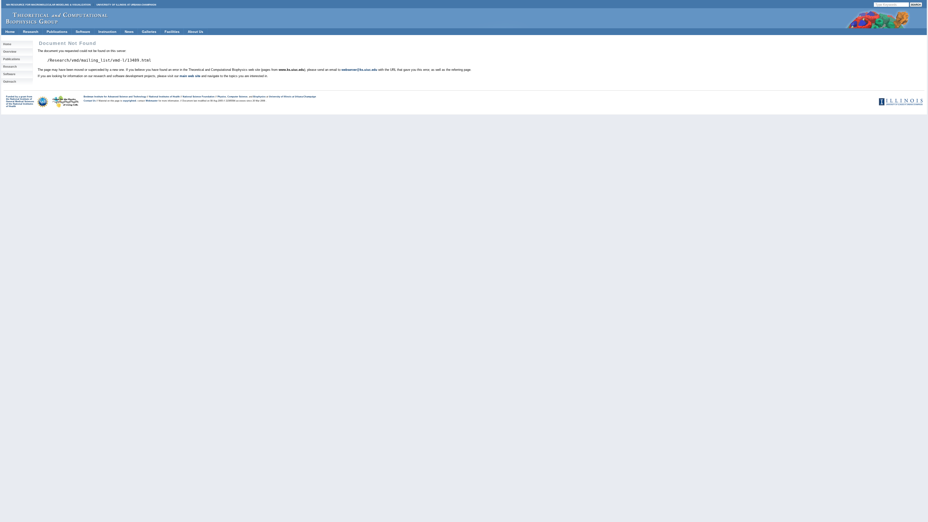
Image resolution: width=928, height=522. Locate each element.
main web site (190, 76)
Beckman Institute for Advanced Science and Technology (115, 96)
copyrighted (129, 101)
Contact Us (90, 101)
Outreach (9, 81)
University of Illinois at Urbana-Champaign (126, 4)
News (129, 32)
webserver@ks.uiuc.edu (359, 70)
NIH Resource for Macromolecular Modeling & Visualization (48, 4)
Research (30, 32)
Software (83, 32)
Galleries (149, 32)
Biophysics (259, 96)
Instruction (107, 32)
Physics (222, 96)
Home (10, 32)
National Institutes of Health (164, 96)
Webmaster (152, 101)
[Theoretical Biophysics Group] (54, 23)
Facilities (172, 32)
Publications (57, 32)
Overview (9, 51)
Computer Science (237, 96)
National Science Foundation (199, 96)
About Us (195, 32)
